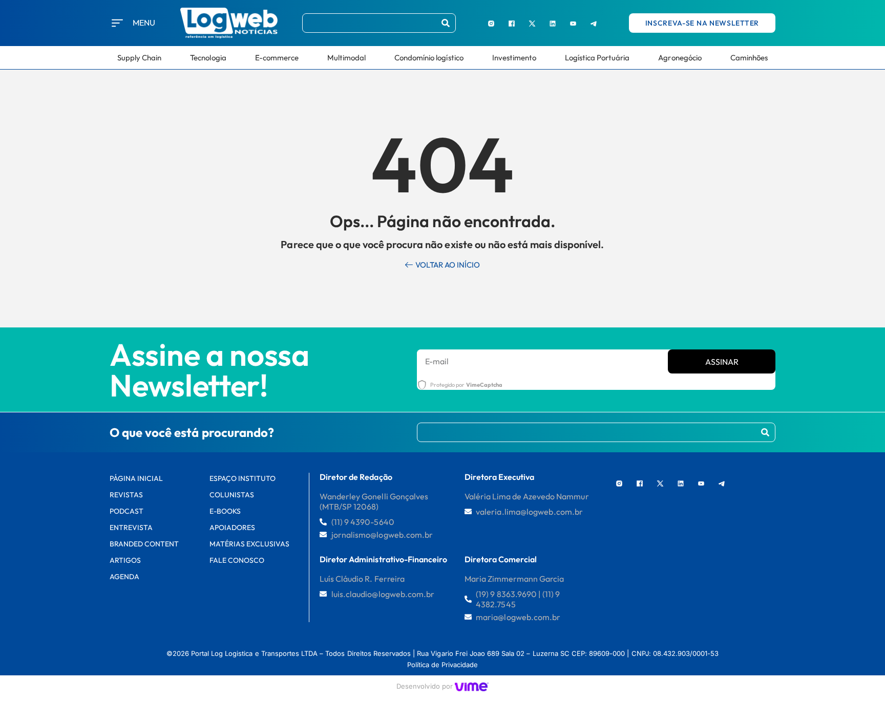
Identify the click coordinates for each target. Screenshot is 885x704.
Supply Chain (139, 57)
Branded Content (144, 543)
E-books (225, 511)
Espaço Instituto (242, 478)
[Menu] (117, 23)
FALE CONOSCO (236, 560)
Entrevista (131, 527)
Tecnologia (208, 57)
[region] (133, 627)
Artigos (125, 560)
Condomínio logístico (428, 57)
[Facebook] (511, 23)
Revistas (126, 494)
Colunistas (231, 494)
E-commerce (277, 57)
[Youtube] (573, 23)
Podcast (126, 511)
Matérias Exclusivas (249, 543)
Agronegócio (679, 57)
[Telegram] (593, 23)
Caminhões (749, 57)
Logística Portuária (597, 57)
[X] (532, 23)
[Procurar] (445, 23)
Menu (144, 22)
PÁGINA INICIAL (136, 478)
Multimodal (346, 57)
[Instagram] (491, 23)
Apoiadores (232, 527)
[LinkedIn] (552, 23)
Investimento (514, 57)
